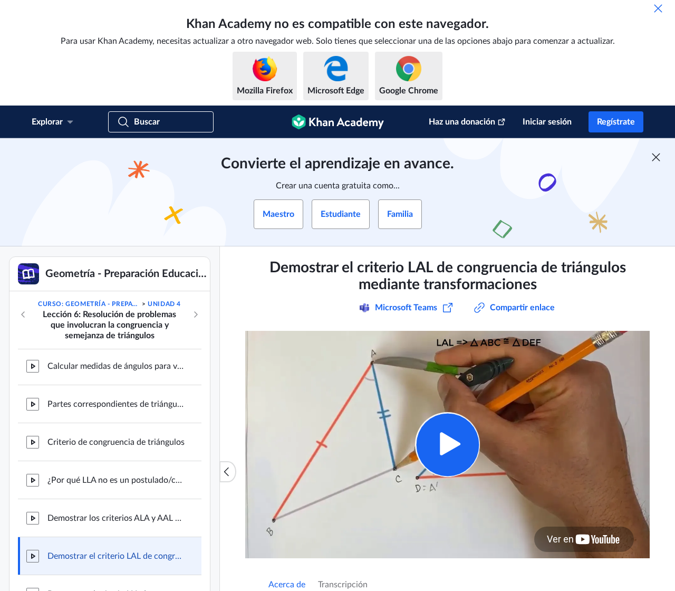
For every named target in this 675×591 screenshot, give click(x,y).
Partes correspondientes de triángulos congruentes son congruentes (116, 404)
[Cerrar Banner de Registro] (656, 157)
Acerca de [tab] (286, 584)
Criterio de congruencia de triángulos (116, 442)
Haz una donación (462, 122)
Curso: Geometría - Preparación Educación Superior (89, 304)
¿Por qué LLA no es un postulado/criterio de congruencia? (116, 480)
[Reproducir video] (447, 444)
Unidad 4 (164, 304)
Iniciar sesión (547, 122)
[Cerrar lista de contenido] (227, 471)
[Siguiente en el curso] (195, 314)
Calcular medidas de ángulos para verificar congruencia (116, 366)
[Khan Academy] (338, 122)
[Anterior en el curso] (23, 314)
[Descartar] (658, 8)
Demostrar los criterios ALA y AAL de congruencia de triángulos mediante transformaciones (116, 518)
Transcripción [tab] (343, 584)
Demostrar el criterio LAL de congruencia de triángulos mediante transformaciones (116, 556)
